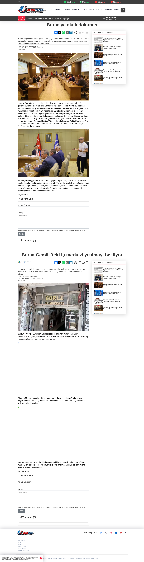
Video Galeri (42, 1)
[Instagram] (111, 533)
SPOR (91, 10)
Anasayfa (23, 1)
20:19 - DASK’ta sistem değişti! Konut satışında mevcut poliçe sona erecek (46, 19)
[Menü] (19, 2)
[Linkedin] (116, 533)
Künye (19, 544)
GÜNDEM (57, 10)
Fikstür (48, 1)
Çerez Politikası (22, 548)
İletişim (19, 542)
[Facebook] (101, 533)
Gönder (21, 234)
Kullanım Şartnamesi (23, 550)
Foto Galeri (35, 1)
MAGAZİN (99, 10)
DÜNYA (116, 10)
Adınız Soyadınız (25, 205)
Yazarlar (29, 1)
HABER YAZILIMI (52, 558)
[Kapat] (41, 558)
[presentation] (64, 18)
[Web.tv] (126, 533)
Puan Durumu (54, 1)
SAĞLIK (84, 10)
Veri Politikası (21, 540)
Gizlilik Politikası (22, 546)
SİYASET (66, 10)
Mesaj (20, 213)
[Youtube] (121, 533)
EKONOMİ (75, 10)
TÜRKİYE (108, 10)
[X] (106, 533)
